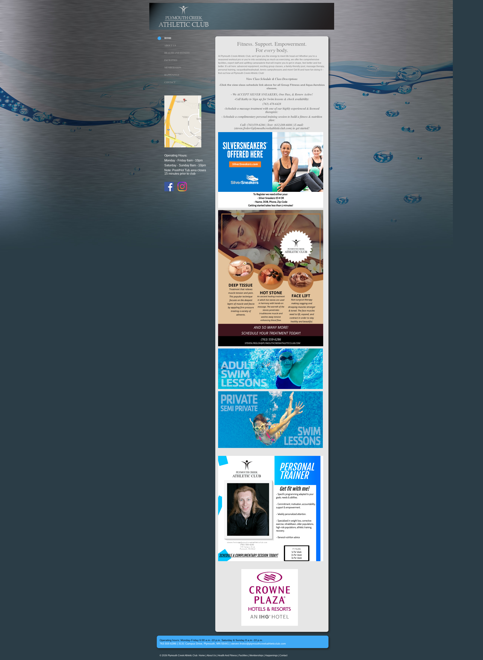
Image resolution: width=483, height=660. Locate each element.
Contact (169, 82)
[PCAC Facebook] (169, 190)
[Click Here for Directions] (182, 146)
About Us (170, 45)
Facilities (170, 60)
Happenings (171, 75)
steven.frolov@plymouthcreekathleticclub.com (258, 643)
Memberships (172, 67)
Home (167, 38)
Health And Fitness (177, 52)
